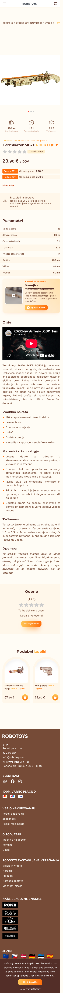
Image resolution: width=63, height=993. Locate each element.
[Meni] (4, 3)
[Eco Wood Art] (31, 929)
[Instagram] (20, 781)
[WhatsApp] (5, 781)
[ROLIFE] (31, 913)
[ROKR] (31, 906)
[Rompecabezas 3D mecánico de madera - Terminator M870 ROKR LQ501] (50, 956)
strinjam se (30, 982)
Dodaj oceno (31, 623)
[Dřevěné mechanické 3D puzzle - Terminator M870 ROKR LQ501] (14, 956)
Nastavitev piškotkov (30, 989)
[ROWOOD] (31, 937)
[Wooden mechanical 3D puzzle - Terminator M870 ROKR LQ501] (5, 956)
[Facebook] (12, 781)
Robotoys (27, 3)
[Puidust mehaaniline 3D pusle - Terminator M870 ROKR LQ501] (41, 956)
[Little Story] (31, 921)
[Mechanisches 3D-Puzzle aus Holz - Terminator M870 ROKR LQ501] (32, 956)
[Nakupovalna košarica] (55, 3)
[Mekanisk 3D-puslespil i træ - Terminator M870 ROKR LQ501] (23, 956)
